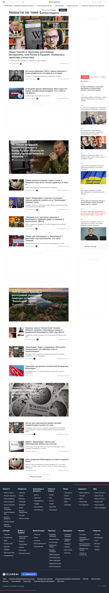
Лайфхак (7, 549)
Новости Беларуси (100, 508)
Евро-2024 (52, 507)
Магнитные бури (9, 552)
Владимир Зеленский (52, 535)
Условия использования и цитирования (67, 579)
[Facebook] (85, 2)
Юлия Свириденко (55, 566)
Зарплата (22, 492)
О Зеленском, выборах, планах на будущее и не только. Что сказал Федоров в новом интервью (92, 223)
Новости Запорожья (7, 508)
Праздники (67, 531)
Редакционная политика (44, 579)
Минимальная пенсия (83, 549)
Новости (6, 489)
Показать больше (36, 476)
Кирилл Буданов (54, 554)
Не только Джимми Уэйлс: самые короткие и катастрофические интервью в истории (46, 72)
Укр (105, 2)
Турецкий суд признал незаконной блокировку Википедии (46, 367)
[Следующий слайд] (107, 6)
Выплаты (22, 498)
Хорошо (62, 10)
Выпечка (97, 534)
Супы (96, 540)
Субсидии (22, 501)
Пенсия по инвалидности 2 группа (84, 539)
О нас (4, 579)
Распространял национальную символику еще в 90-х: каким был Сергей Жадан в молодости (92, 132)
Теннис (51, 501)
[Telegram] (90, 2)
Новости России (100, 498)
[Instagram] (98, 2)
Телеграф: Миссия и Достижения (44, 581)
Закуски (97, 549)
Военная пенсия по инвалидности (84, 544)
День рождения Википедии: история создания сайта (47, 460)
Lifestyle (6, 531)
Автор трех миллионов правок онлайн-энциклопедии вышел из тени (43, 424)
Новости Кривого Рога (9, 513)
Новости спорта (51, 490)
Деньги (36, 495)
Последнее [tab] (85, 77)
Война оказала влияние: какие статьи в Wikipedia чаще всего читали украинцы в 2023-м (46, 182)
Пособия (22, 515)
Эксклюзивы (59, 5)
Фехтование (53, 510)
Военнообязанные (40, 543)
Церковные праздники (68, 535)
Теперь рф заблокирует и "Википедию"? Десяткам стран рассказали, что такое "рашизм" (44, 238)
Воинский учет (38, 546)
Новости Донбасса (7, 517)
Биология (67, 498)
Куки (53, 10)
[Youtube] (93, 2)
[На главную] (54, 2)
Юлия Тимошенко (54, 560)
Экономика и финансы (38, 490)
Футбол (51, 495)
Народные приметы (67, 540)
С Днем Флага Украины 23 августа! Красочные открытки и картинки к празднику (92, 167)
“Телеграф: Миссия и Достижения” (92, 5)
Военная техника (24, 553)
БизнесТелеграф (72, 5)
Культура (7, 546)
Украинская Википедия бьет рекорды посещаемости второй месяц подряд (29, 390)
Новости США (99, 495)
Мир (95, 489)
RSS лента (60, 581)
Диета (81, 498)
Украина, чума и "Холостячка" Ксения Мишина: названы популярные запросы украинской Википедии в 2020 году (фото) (44, 330)
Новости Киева (9, 492)
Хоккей (51, 503)
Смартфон (67, 505)
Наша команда (16, 581)
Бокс (50, 498)
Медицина (22, 505)
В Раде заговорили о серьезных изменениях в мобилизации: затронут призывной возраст (92, 88)
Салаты (97, 546)
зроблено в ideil (101, 586)
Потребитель (8, 537)
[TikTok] (100, 2)
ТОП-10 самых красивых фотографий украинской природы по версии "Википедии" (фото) (27, 297)
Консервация (99, 537)
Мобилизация (38, 531)
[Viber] (87, 2)
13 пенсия (82, 534)
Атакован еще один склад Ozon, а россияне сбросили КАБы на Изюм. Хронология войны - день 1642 (93, 213)
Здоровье (82, 489)
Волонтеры (22, 550)
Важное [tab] (103, 77)
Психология (83, 501)
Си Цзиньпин (53, 542)
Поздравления (8, 555)
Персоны (52, 531)
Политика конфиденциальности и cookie (21, 579)
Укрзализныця (38, 510)
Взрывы (21, 541)
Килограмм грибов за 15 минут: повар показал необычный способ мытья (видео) (93, 98)
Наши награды (95, 579)
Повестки (37, 534)
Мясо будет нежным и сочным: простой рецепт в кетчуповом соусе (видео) (93, 192)
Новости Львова (9, 505)
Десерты (97, 543)
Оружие (21, 547)
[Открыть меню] (3, 2)
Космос (66, 495)
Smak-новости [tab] (94, 77)
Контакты (6, 581)
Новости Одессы (9, 501)
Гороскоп (7, 534)
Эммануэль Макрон (52, 546)
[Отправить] (23, 2)
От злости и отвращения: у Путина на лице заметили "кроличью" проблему (93, 108)
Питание (82, 495)
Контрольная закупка (44, 5)
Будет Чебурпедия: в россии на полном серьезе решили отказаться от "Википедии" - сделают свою (46, 200)
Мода (5, 540)
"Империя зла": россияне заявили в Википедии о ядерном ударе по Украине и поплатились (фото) (44, 219)
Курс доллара (38, 507)
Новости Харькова (10, 495)
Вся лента (84, 81)
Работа (21, 495)
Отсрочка (37, 540)
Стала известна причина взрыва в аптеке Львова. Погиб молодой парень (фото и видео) (93, 202)
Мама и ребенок (84, 492)
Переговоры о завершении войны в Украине (19, 5)
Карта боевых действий (23, 537)
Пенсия (81, 531)
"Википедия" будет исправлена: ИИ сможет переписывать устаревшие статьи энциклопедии (45, 349)
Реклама (85, 579)
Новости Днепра (9, 498)
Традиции (67, 544)
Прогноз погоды (24, 518)
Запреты (67, 547)
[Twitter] (95, 2)
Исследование (84, 505)
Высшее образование (23, 511)
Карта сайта (27, 581)
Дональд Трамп (54, 539)
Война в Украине (21, 532)
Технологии (68, 492)
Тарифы (36, 503)
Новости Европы (100, 492)
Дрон (66, 501)
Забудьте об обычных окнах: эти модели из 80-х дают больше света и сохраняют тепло (93, 157)
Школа (21, 508)
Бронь (36, 537)
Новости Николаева (7, 525)
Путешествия (8, 543)
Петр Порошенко (54, 557)
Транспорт (37, 498)
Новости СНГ (99, 501)
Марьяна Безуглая (55, 563)
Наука (65, 489)
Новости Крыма (9, 521)
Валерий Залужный (52, 550)
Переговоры (23, 544)
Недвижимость (39, 501)
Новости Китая (99, 505)
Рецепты (97, 531)
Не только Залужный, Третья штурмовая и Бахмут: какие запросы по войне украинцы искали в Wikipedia (28, 150)
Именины (67, 553)
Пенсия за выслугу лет (83, 553)
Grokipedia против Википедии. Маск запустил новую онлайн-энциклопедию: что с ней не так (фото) (46, 91)
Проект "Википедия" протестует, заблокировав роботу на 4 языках (41, 443)
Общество (22, 489)
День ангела (68, 550)
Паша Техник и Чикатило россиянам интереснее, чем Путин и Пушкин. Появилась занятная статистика (37, 55)
